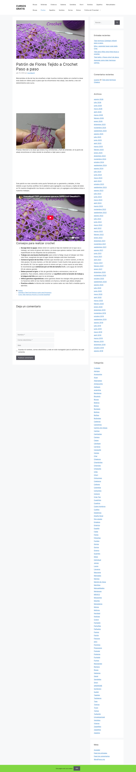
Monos (96, 607)
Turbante (97, 714)
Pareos (96, 632)
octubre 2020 (99, 278)
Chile (96, 472)
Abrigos (97, 371)
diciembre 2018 (99, 345)
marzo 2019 (98, 338)
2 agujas (97, 368)
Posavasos (98, 648)
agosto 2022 (98, 216)
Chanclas (97, 466)
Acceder (97, 750)
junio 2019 (98, 329)
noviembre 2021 (100, 244)
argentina (97, 390)
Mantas (96, 579)
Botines (96, 412)
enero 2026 (98, 121)
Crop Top (97, 497)
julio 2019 (97, 326)
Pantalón (97, 623)
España (96, 528)
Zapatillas (97, 727)
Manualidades (110, 4)
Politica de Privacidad (91, 10)
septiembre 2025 (100, 131)
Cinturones (98, 478)
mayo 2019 (98, 332)
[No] (134, 768)
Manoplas (97, 576)
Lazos (96, 566)
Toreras (97, 705)
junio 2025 (98, 140)
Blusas (35, 4)
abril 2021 (97, 260)
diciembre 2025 (100, 124)
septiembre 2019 (100, 319)
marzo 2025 (98, 146)
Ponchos (97, 645)
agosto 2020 (98, 285)
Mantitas (97, 585)
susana (96, 80)
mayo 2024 (98, 178)
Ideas (96, 557)
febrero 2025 (99, 150)
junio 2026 (98, 106)
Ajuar (96, 377)
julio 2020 (97, 288)
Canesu (97, 437)
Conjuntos (97, 491)
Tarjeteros (97, 698)
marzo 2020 (98, 301)
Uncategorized (99, 717)
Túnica (96, 711)
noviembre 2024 (100, 159)
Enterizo (97, 525)
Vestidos (90, 4)
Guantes (97, 554)
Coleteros (97, 481)
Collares (97, 484)
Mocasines (98, 598)
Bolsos (78, 10)
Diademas (97, 513)
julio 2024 (97, 172)
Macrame (97, 572)
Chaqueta (97, 469)
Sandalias (73, 4)
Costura (97, 494)
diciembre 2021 (99, 241)
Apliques (97, 387)
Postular (97, 651)
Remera (97, 667)
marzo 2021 (98, 263)
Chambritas (98, 462)
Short (81, 4)
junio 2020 (98, 291)
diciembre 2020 (100, 272)
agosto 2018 (98, 351)
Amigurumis (98, 384)
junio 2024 (98, 175)
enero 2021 (98, 269)
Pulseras (97, 654)
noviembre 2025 (100, 128)
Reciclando (98, 664)
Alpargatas (98, 381)
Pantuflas (97, 626)
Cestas (96, 453)
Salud (96, 676)
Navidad (97, 613)
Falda (96, 532)
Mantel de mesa (100, 582)
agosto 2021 (98, 250)
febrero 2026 (99, 118)
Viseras (96, 723)
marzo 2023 (98, 206)
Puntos (43, 10)
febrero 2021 (98, 266)
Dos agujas (98, 519)
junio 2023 (98, 197)
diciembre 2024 (100, 156)
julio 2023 (97, 194)
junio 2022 (98, 222)
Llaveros (97, 569)
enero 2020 (98, 307)
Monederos (98, 604)
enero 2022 (98, 238)
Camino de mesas (100, 428)
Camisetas (98, 434)
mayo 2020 (98, 294)
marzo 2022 (98, 231)
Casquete (97, 450)
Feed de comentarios (102, 756)
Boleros (96, 403)
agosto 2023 (98, 190)
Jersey (96, 563)
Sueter (96, 692)
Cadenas (97, 421)
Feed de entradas (100, 753)
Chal (95, 456)
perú (95, 642)
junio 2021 (97, 253)
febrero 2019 (99, 341)
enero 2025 (98, 153)
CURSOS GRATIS (21, 7)
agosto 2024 (98, 168)
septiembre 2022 (100, 212)
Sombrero (97, 689)
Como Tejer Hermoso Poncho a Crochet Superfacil (34, 294)
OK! (76, 768)
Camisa (96, 431)
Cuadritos (97, 500)
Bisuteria (97, 396)
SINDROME (98, 686)
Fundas (96, 541)
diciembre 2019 (99, 310)
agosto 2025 (98, 134)
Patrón (96, 635)
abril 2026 (97, 112)
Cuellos (96, 510)
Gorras (70, 10)
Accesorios (98, 374)
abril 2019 (97, 335)
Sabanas (63, 4)
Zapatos (97, 733)
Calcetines (98, 425)
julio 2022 (97, 219)
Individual (97, 560)
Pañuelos (97, 629)
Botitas (96, 415)
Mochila (97, 601)
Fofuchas (97, 538)
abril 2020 (97, 297)
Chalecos (54, 4)
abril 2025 (97, 143)
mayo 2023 (98, 200)
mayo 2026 (98, 109)
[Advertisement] (50, 99)
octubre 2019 (99, 316)
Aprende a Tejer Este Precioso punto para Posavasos (34, 292)
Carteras (97, 447)
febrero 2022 (99, 234)
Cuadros (97, 503)
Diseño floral (98, 516)
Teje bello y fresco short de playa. (106, 57)
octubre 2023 (99, 184)
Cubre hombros (99, 506)
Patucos (97, 638)
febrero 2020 (99, 304)
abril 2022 (97, 228)
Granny (96, 550)
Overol (96, 620)
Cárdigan (97, 443)
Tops (96, 701)
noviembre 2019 (100, 313)
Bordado (97, 409)
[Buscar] (117, 22)
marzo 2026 (98, 115)
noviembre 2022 (100, 209)
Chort (96, 475)
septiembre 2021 (100, 247)
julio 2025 (97, 137)
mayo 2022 (98, 225)
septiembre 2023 (100, 187)
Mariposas (98, 591)
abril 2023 (97, 203)
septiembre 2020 (100, 282)
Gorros (96, 547)
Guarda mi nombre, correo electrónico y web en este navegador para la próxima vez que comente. (51, 351)
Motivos (97, 610)
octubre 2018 (99, 348)
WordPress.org (99, 759)
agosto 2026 (98, 99)
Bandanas (97, 393)
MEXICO (97, 594)
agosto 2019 (98, 323)
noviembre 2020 (100, 275)
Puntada (97, 657)
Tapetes (97, 695)
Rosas (96, 670)
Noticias (97, 616)
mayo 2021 (98, 256)
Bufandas (44, 4)
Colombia (97, 488)
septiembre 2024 (100, 165)
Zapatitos (99, 4)
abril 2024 (97, 181)
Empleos (97, 522)
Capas (96, 440)
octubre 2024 (99, 162)
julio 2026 (97, 102)
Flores (96, 535)
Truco (96, 708)
